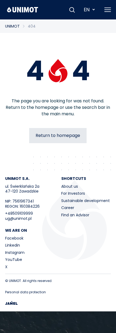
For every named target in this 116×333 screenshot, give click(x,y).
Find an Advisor (75, 215)
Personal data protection (25, 292)
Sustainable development (85, 200)
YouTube (13, 259)
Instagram (15, 252)
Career (67, 207)
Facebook (14, 238)
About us (69, 186)
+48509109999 (19, 213)
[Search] (72, 9)
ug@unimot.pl (18, 218)
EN (87, 9)
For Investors (73, 193)
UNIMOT (12, 26)
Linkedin (12, 245)
